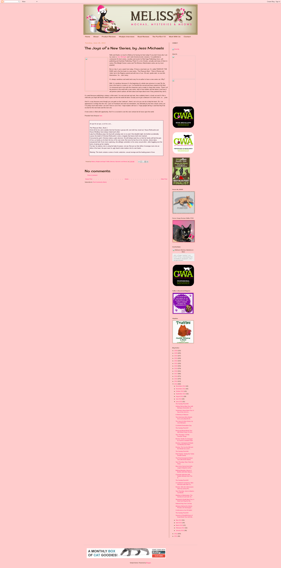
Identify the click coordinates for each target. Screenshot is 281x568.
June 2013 (179, 401)
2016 (176, 376)
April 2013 (179, 522)
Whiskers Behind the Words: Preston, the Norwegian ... (184, 506)
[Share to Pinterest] (147, 162)
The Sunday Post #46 (182, 451)
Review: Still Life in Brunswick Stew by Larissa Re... (184, 487)
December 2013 (181, 386)
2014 (176, 381)
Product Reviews (109, 36)
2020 (176, 366)
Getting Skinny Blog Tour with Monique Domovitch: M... (184, 407)
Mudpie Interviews (126, 36)
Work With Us (174, 36)
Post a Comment (92, 175)
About (95, 36)
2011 (176, 536)
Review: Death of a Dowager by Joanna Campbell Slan (184, 439)
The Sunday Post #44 (182, 513)
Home (87, 36)
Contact (187, 36)
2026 (176, 350)
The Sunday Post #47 (182, 428)
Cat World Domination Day (184, 425)
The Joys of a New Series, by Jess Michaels (184, 422)
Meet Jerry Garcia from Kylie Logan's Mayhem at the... (184, 467)
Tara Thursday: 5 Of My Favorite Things (182, 435)
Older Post (164, 179)
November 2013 (181, 389)
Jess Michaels (122, 57)
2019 (176, 368)
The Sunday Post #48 (182, 404)
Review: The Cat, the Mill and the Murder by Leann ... (184, 448)
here (100, 116)
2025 (176, 353)
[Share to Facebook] (145, 162)
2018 (176, 371)
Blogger (148, 563)
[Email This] (139, 162)
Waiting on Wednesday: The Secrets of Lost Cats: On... (184, 496)
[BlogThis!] (141, 162)
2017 (176, 373)
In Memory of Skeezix (182, 414)
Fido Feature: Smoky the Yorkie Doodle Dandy (185, 454)
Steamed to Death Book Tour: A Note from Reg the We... (185, 500)
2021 (176, 363)
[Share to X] (143, 162)
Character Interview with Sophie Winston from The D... (184, 476)
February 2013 (180, 528)
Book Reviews (143, 36)
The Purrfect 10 (159, 36)
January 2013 (180, 530)
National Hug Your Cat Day (184, 503)
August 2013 (180, 396)
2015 (176, 379)
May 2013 (179, 520)
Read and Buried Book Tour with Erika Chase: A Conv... (184, 431)
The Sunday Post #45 (182, 480)
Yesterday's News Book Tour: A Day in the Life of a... (185, 411)
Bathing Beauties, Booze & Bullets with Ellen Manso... (184, 471)
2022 (176, 361)
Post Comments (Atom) (100, 182)
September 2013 (181, 394)
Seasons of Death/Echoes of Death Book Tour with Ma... (184, 516)
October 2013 (180, 391)
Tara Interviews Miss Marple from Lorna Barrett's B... (184, 417)
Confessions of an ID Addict (184, 510)
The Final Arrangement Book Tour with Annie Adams (184, 458)
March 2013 (179, 525)
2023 (176, 358)
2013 (176, 384)
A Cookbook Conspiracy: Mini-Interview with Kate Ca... (185, 483)
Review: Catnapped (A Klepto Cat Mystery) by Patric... (184, 443)
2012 (176, 533)
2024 (176, 356)
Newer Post (88, 179)
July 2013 (179, 399)
